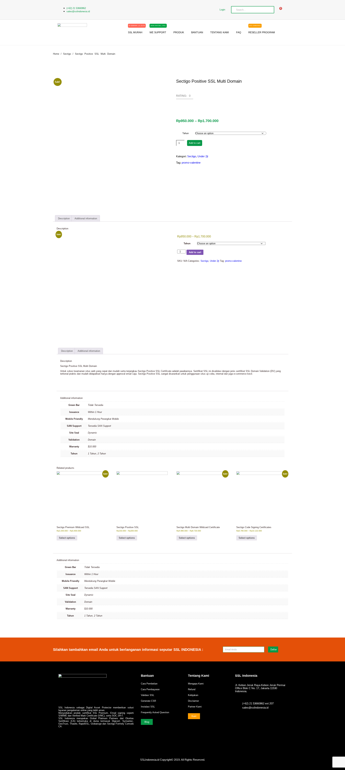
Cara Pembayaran (150, 689)
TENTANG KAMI (219, 32)
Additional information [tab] (86, 218)
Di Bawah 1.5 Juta (137, 25)
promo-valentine (191, 162)
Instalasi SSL (148, 706)
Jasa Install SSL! (158, 25)
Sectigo (67, 53)
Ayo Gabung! (255, 25)
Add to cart (194, 143)
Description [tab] (64, 218)
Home (56, 53)
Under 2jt (202, 156)
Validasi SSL (147, 695)
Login (222, 9)
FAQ (238, 32)
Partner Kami (195, 706)
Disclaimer (193, 701)
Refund (191, 689)
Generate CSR (148, 701)
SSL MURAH (136, 31)
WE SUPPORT (158, 31)
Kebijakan (193, 695)
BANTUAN (197, 32)
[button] (184, 96)
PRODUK (178, 32)
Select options (67, 538)
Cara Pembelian (149, 683)
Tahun (185, 133)
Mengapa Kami (196, 683)
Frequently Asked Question (155, 712)
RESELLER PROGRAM (261, 31)
